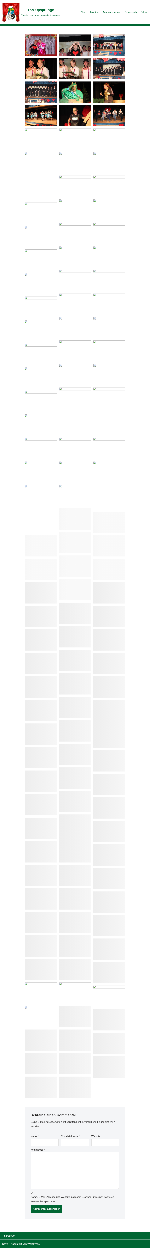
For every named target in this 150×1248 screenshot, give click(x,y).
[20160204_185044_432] (41, 1063)
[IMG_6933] (75, 660)
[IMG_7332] (109, 351)
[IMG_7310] (75, 412)
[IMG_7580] (41, 176)
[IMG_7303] (41, 425)
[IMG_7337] (75, 351)
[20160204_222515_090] (41, 899)
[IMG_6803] (75, 754)
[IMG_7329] (75, 374)
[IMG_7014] (41, 616)
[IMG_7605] (41, 139)
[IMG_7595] (75, 139)
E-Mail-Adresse (70, 1136)
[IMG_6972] (109, 616)
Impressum (9, 1235)
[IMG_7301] (75, 448)
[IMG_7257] (41, 509)
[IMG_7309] (109, 412)
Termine (94, 12)
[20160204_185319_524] (75, 1016)
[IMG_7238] (109, 522)
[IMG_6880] (109, 687)
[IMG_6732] (109, 761)
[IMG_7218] (41, 545)
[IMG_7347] (109, 327)
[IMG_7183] (41, 569)
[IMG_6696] (41, 804)
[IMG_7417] (41, 260)
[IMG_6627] (41, 852)
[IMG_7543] (109, 186)
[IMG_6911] (75, 684)
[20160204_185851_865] (109, 996)
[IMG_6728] (75, 778)
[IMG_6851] (41, 710)
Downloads (131, 12)
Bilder (144, 12)
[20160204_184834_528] (41, 1087)
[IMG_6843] (109, 724)
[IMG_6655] (75, 838)
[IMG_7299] (109, 448)
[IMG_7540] (109, 209)
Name (35, 1136)
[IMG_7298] (41, 472)
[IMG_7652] (109, 68)
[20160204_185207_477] (41, 1040)
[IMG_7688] (41, 68)
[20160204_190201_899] (41, 993)
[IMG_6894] (41, 687)
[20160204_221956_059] (75, 899)
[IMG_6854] (75, 707)
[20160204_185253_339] (109, 1019)
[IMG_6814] (41, 734)
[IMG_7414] (75, 280)
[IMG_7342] (41, 330)
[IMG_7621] (41, 115)
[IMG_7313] (41, 377)
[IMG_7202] (75, 566)
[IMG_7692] (109, 45)
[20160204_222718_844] (109, 878)
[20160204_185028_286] (75, 1063)
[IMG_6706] (109, 784)
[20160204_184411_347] (75, 1087)
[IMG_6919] (109, 663)
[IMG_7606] (109, 115)
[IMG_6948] (41, 640)
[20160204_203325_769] (109, 949)
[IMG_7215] (109, 545)
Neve (5, 1244)
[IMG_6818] (75, 731)
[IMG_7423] (109, 257)
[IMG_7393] (75, 304)
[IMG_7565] (109, 162)
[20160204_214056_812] (75, 922)
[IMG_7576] (75, 162)
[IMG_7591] (109, 139)
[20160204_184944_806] (109, 1067)
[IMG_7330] (41, 354)
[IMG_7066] (109, 593)
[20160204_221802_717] (109, 902)
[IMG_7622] (109, 92)
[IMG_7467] (109, 233)
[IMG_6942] (109, 640)
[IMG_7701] (75, 45)
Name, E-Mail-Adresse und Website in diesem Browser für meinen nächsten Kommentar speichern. (72, 1199)
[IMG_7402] (109, 280)
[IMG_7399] (41, 283)
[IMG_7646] (41, 92)
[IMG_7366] (41, 307)
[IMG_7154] (75, 589)
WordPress (33, 1244)
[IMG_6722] (41, 781)
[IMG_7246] (75, 519)
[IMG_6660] (109, 808)
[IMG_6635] (109, 831)
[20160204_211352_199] (75, 946)
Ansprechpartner (112, 12)
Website (95, 1136)
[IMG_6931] (41, 663)
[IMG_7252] (75, 495)
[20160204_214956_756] (41, 922)
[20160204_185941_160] (75, 993)
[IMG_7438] (41, 236)
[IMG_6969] (75, 636)
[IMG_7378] (109, 304)
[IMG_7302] (41, 448)
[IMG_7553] (75, 186)
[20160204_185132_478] (75, 1040)
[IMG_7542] (75, 209)
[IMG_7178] (109, 569)
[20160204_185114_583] (109, 1043)
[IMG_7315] (109, 374)
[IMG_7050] (75, 613)
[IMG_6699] (75, 801)
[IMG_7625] (75, 92)
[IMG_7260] (109, 485)
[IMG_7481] (75, 233)
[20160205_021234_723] (109, 855)
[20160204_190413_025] (109, 972)
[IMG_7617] (75, 115)
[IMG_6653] (41, 828)
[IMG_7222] (75, 542)
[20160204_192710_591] (75, 969)
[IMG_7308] (41, 401)
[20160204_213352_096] (41, 946)
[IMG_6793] (41, 757)
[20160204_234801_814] (75, 875)
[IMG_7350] (75, 327)
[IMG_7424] (75, 257)
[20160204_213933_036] (109, 925)
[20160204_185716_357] (41, 1016)
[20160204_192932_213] (41, 969)
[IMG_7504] (41, 213)
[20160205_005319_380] (41, 875)
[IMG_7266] (75, 472)
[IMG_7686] (75, 68)
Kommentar (38, 1149)
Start (83, 12)
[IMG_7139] (41, 593)
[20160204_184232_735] (41, 45)
